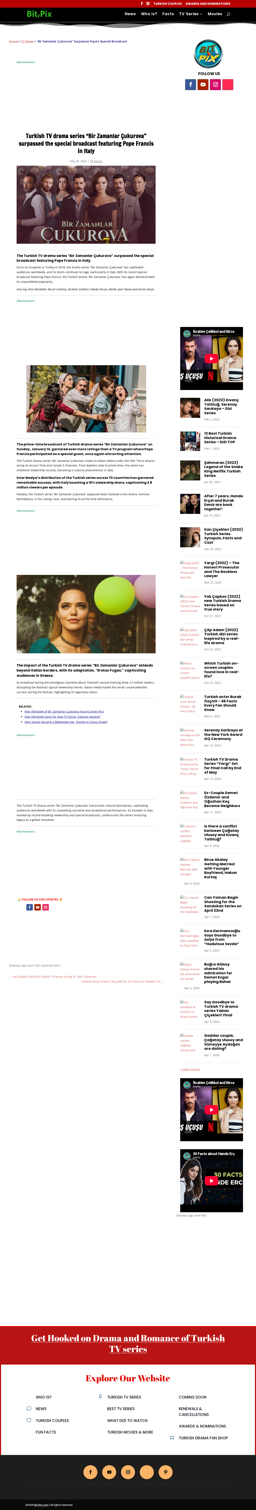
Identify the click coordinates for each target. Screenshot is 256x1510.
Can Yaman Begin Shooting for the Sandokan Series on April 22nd (223, 904)
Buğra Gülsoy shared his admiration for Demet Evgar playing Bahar (218, 973)
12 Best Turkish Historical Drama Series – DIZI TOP (220, 437)
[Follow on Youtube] (37, 907)
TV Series (189, 15)
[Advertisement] (86, 93)
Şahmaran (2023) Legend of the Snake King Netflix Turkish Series (223, 469)
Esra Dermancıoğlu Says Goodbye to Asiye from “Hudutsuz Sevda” (222, 937)
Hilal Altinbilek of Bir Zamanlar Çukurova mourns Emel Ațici (64, 711)
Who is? (149, 15)
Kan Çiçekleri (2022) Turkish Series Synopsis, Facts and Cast (223, 536)
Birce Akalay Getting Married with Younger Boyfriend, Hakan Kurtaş (220, 868)
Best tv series (121, 1409)
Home (13, 41)
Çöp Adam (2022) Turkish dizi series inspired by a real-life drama (221, 636)
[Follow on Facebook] (29, 907)
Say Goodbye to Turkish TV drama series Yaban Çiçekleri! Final (221, 1009)
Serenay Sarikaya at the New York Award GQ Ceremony (223, 734)
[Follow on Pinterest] (166, 1472)
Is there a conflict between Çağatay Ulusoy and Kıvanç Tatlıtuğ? (221, 833)
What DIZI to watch (127, 1420)
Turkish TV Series (124, 1397)
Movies (215, 15)
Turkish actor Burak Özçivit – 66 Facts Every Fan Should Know (222, 703)
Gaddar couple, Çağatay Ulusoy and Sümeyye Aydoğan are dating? (223, 1042)
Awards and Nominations (208, 4)
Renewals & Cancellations (194, 1411)
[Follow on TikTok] (227, 84)
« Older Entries (190, 1069)
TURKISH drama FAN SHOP (203, 1438)
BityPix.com (41, 1505)
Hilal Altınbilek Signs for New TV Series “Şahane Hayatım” (62, 717)
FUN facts (46, 1432)
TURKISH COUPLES (52, 1420)
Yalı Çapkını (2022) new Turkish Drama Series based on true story (222, 603)
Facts (168, 15)
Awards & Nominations (202, 1426)
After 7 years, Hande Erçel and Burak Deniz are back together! (223, 502)
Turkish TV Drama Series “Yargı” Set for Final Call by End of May (222, 766)
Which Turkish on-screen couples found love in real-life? (221, 670)
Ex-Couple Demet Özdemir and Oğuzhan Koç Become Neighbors (222, 799)
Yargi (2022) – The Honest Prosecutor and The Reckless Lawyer (221, 569)
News (130, 15)
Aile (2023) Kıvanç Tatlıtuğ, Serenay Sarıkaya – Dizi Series (221, 406)
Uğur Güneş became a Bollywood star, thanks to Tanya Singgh (65, 722)
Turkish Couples (167, 4)
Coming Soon (192, 1397)
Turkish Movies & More (130, 1432)
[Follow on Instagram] (45, 907)
